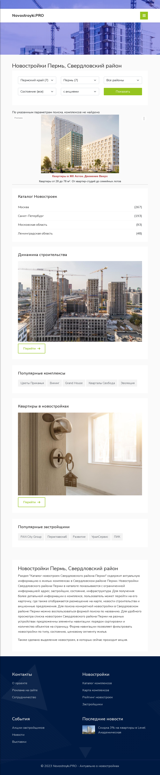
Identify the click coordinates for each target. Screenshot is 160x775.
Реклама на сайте (25, 690)
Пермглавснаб (57, 537)
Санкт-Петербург (31, 216)
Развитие (79, 537)
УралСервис (100, 537)
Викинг (54, 383)
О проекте (19, 683)
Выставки (19, 742)
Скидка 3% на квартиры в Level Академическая (121, 730)
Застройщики (92, 704)
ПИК (117, 537)
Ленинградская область (35, 233)
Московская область (32, 225)
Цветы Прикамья (32, 383)
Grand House (74, 383)
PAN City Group (31, 537)
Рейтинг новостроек (97, 697)
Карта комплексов (95, 690)
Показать (123, 91)
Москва (23, 207)
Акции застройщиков (28, 728)
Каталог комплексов (97, 683)
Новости (18, 735)
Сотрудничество (24, 697)
